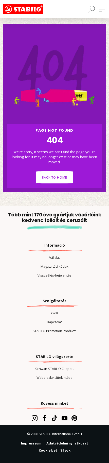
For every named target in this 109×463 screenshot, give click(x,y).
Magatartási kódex (54, 266)
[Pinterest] (74, 418)
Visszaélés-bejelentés (54, 275)
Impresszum (31, 443)
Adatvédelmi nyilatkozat (67, 443)
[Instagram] (35, 418)
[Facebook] (44, 418)
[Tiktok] (54, 418)
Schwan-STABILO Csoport (54, 368)
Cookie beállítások (54, 450)
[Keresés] (91, 9)
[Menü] (102, 9)
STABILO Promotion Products (55, 331)
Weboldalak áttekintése (54, 377)
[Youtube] (64, 418)
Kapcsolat (54, 322)
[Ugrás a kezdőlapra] (28, 9)
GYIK (54, 313)
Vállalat (54, 257)
